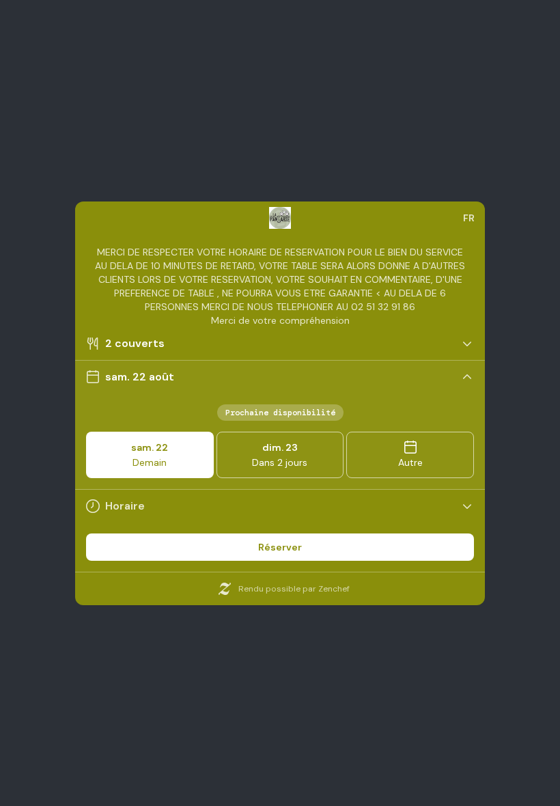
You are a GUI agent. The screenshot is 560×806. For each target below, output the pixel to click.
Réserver (280, 547)
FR (469, 218)
